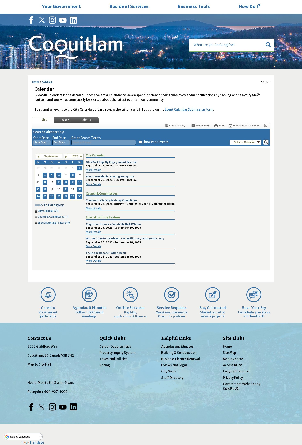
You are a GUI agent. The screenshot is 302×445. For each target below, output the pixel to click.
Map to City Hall (39, 364)
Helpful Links (176, 338)
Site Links (234, 338)
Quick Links (113, 338)
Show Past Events (155, 142)
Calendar (47, 81)
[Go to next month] (66, 157)
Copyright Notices (236, 371)
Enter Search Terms (86, 138)
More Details (93, 169)
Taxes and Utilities (113, 359)
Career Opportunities (115, 346)
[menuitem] (61, 7)
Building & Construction (178, 353)
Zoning (105, 365)
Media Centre (233, 359)
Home (35, 81)
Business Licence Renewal (180, 359)
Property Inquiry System (117, 353)
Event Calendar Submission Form (189, 109)
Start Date (41, 138)
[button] (268, 44)
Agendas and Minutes (177, 346)
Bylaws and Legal (174, 365)
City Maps (168, 371)
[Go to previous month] (38, 157)
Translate (36, 442)
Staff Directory (172, 378)
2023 (75, 156)
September (51, 156)
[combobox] (42, 142)
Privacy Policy (233, 378)
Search (0, 0)
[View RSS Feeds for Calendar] (265, 126)
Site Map (229, 353)
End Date (59, 138)
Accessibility (232, 365)
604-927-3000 (55, 392)
